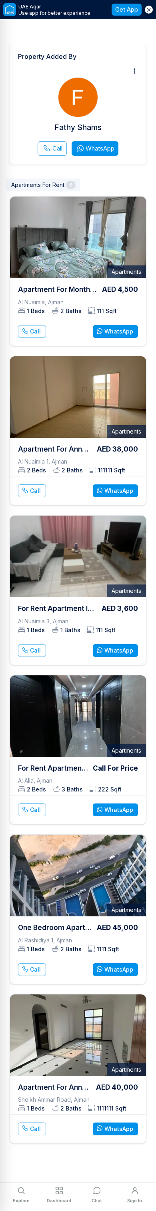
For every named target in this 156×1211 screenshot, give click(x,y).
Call (57, 148)
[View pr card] (78, 271)
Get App (126, 9)
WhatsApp (100, 148)
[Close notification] (148, 9)
